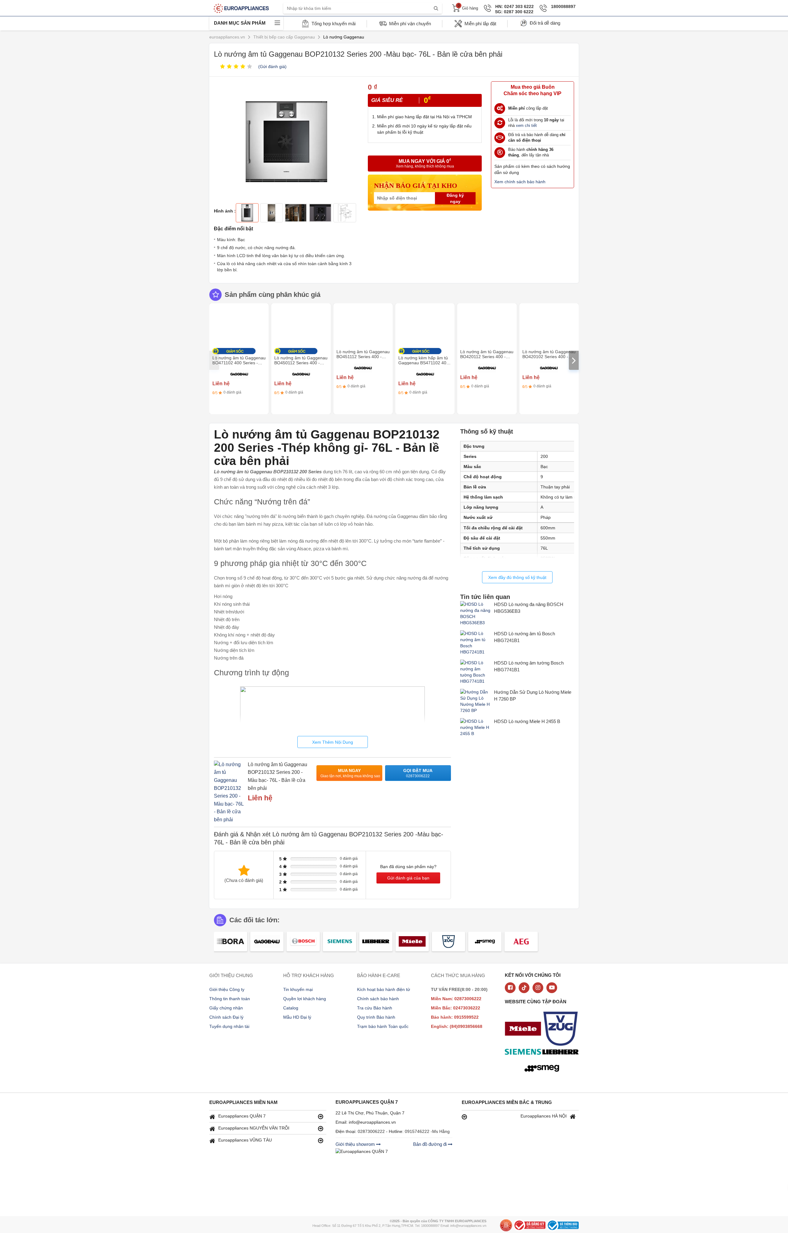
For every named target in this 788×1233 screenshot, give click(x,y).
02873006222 (372, 1131)
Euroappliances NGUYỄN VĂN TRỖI (253, 1128)
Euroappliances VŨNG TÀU (245, 1140)
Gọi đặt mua (417, 773)
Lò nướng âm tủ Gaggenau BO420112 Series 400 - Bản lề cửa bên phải (486, 356)
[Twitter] (524, 987)
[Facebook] (510, 987)
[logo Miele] (524, 1029)
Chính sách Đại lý (226, 1017)
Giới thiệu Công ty (226, 989)
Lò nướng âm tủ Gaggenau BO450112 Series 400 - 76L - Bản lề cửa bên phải (301, 362)
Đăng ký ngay (455, 198)
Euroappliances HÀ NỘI (544, 1116)
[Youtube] (551, 987)
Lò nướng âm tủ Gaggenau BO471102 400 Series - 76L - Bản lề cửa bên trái (239, 362)
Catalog (290, 1007)
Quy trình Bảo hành (376, 1017)
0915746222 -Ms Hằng (427, 1131)
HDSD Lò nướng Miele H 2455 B (527, 721)
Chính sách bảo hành (378, 998)
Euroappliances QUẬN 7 (242, 1116)
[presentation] (214, 360)
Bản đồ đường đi (430, 1144)
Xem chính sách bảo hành (519, 181)
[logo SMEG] (543, 1068)
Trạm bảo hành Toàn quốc (382, 1026)
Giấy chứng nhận (226, 1007)
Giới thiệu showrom (356, 1144)
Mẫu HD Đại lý (297, 1017)
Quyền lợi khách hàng (304, 998)
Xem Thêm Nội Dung (332, 742)
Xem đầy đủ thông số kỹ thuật (517, 577)
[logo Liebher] (562, 1052)
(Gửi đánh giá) (272, 66)
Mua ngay (350, 773)
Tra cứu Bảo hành (374, 1007)
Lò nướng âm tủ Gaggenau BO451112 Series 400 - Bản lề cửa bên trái (363, 356)
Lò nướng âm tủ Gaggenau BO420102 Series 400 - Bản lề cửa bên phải (549, 356)
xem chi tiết (526, 125)
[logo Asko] (562, 1029)
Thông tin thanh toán (229, 998)
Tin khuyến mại (298, 989)
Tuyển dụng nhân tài (229, 1026)
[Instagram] (538, 987)
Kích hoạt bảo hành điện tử (383, 989)
